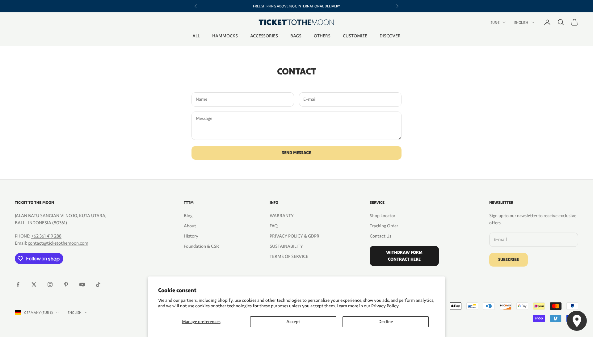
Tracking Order (384, 226)
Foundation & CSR (201, 246)
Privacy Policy (385, 306)
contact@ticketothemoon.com (58, 243)
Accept (293, 321)
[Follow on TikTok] (98, 284)
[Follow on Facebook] (18, 284)
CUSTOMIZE (355, 36)
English (521, 22)
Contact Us (380, 236)
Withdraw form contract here (404, 256)
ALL (196, 36)
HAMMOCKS (225, 36)
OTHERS (322, 36)
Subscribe (508, 259)
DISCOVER (390, 36)
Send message (296, 152)
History (191, 236)
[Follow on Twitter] (34, 284)
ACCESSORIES (264, 36)
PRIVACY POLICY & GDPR (294, 236)
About (190, 226)
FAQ (274, 226)
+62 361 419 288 (46, 236)
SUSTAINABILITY (286, 246)
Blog (188, 215)
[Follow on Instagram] (50, 284)
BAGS (295, 36)
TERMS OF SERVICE (289, 256)
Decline (385, 321)
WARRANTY (282, 215)
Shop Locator (382, 215)
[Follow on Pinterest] (66, 284)
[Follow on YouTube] (82, 284)
